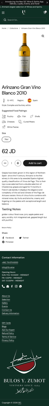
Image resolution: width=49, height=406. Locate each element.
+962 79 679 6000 (10, 262)
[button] (44, 12)
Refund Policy (8, 333)
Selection (6, 299)
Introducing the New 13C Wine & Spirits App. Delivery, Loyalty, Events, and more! (24, 3)
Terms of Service (9, 336)
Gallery (5, 303)
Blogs (4, 326)
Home (4, 28)
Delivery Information (10, 313)
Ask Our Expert (8, 330)
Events (5, 306)
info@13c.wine (8, 267)
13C (19, 402)
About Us (6, 296)
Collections (14, 28)
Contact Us (7, 310)
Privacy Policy (8, 340)
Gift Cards (6, 323)
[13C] (24, 12)
